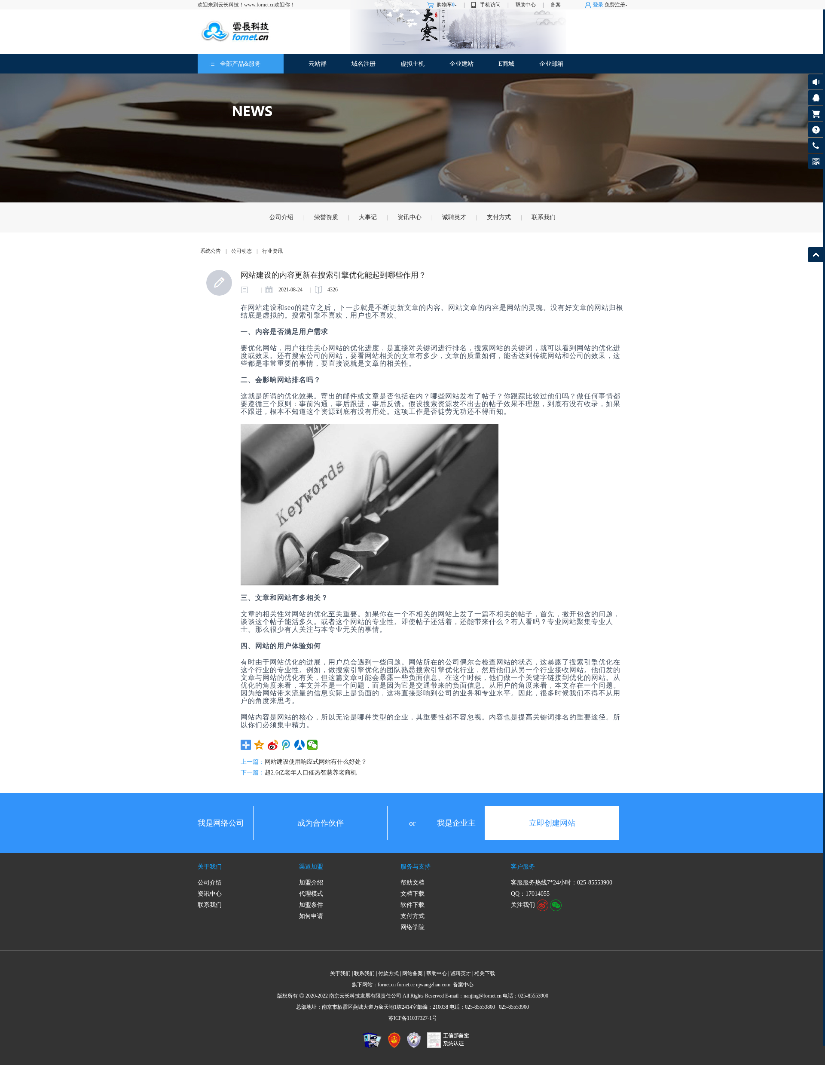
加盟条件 (311, 905)
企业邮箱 (551, 64)
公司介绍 (281, 217)
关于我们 (210, 866)
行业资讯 (272, 251)
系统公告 (210, 251)
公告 (815, 81)
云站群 (318, 64)
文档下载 (412, 894)
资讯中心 (409, 217)
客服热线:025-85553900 (815, 145)
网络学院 (412, 927)
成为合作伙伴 (320, 823)
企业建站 (461, 64)
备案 (555, 5)
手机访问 (490, 5)
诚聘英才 (454, 217)
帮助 (815, 129)
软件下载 (412, 905)
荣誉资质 (326, 217)
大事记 (368, 217)
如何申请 (311, 916)
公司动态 (241, 251)
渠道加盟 (311, 866)
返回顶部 (815, 254)
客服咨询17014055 (815, 97)
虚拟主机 (412, 64)
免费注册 (615, 5)
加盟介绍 (311, 882)
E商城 (506, 64)
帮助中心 (525, 5)
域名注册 (363, 64)
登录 (598, 5)
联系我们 (544, 217)
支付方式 (499, 217)
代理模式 (311, 894)
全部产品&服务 (240, 64)
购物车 (446, 5)
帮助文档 (412, 882)
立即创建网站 (552, 823)
